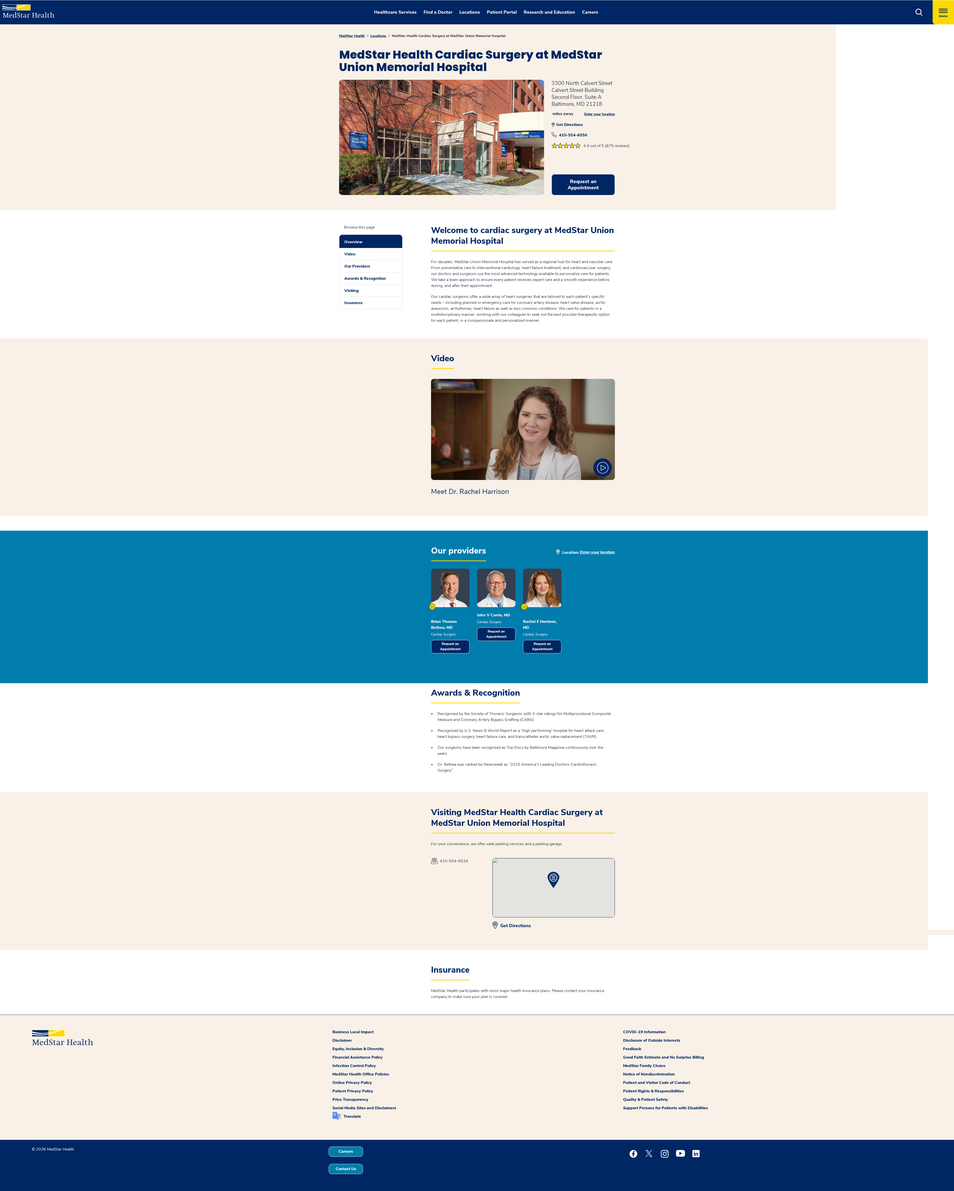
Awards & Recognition (365, 278)
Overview (353, 242)
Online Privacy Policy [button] (352, 1082)
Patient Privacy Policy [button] (352, 1091)
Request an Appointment (450, 646)
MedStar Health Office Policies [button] (360, 1074)
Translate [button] (352, 1116)
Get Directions (569, 124)
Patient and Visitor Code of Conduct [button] (656, 1082)
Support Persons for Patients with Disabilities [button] (665, 1108)
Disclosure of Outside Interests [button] (651, 1040)
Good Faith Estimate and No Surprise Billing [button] (663, 1057)
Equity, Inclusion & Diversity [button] (358, 1049)
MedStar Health (352, 36)
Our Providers (357, 266)
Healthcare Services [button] (395, 12)
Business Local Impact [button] (353, 1032)
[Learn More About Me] (432, 606)
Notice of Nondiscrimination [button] (649, 1074)
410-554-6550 (573, 135)
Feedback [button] (632, 1049)
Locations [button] (469, 12)
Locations (378, 36)
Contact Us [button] (346, 1169)
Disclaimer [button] (342, 1040)
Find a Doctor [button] (438, 12)
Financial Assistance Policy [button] (357, 1057)
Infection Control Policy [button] (354, 1066)
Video (349, 254)
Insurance (353, 303)
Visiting (351, 290)
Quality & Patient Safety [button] (645, 1099)
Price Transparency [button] (350, 1099)
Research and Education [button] (549, 12)
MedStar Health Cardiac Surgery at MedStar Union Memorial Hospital (449, 36)
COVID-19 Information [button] (644, 1032)
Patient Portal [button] (502, 12)
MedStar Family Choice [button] (644, 1066)
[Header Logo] (26, 9)
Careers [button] (590, 12)
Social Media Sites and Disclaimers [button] (364, 1108)
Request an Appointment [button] (583, 184)
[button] (919, 12)
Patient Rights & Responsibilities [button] (653, 1091)
